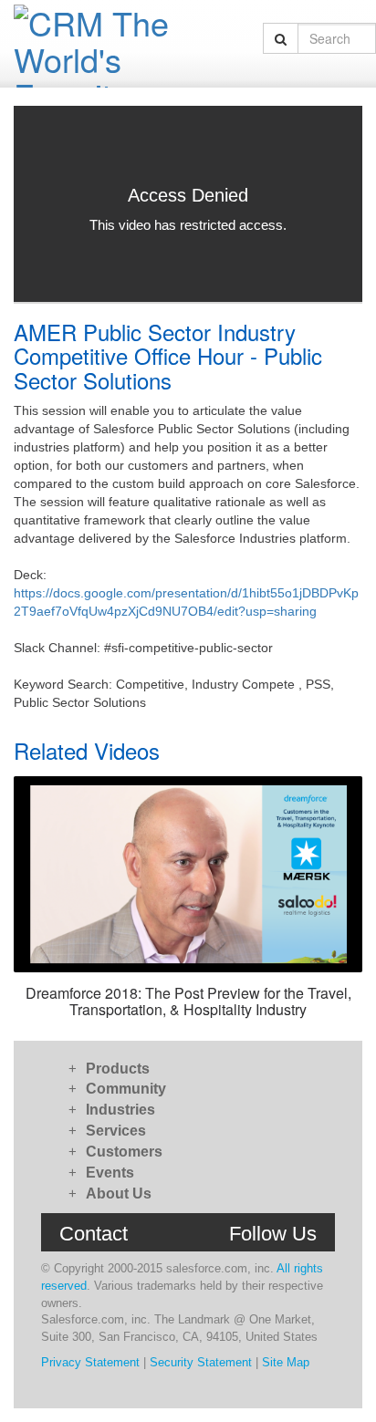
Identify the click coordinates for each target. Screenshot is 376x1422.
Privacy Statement (90, 1362)
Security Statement (201, 1362)
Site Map (285, 1362)
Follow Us (273, 1233)
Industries (120, 1109)
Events (110, 1172)
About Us (118, 1193)
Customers (124, 1151)
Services (116, 1130)
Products (118, 1068)
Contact (93, 1233)
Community (126, 1088)
